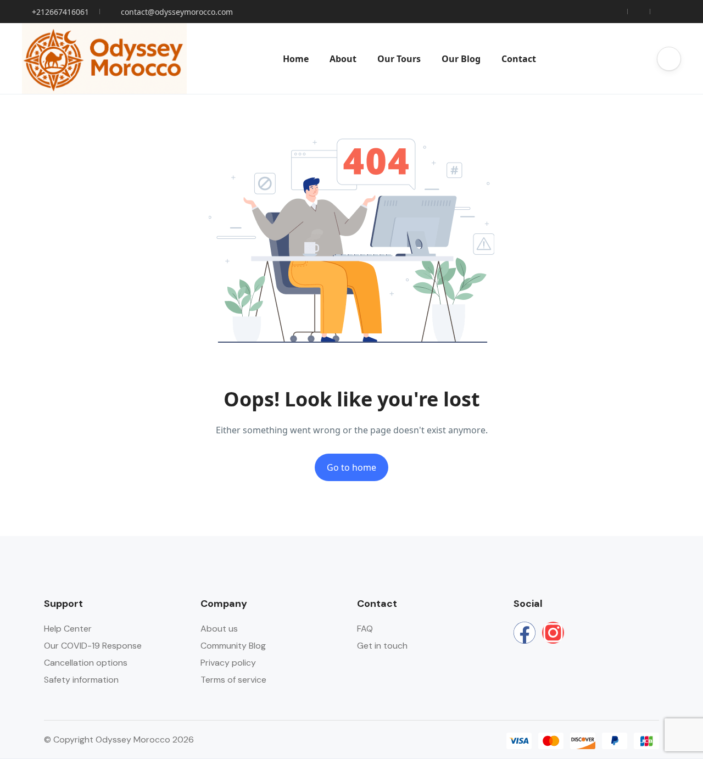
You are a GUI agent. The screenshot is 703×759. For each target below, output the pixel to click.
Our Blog (461, 59)
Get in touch (382, 645)
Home (296, 59)
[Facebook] (524, 633)
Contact (518, 59)
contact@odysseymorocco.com (177, 12)
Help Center (68, 628)
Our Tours (399, 59)
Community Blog (233, 645)
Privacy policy (228, 662)
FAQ (365, 628)
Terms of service (233, 679)
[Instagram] (553, 633)
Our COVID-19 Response (93, 645)
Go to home (351, 467)
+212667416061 (60, 12)
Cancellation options (85, 662)
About (343, 59)
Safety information (81, 679)
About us (219, 628)
